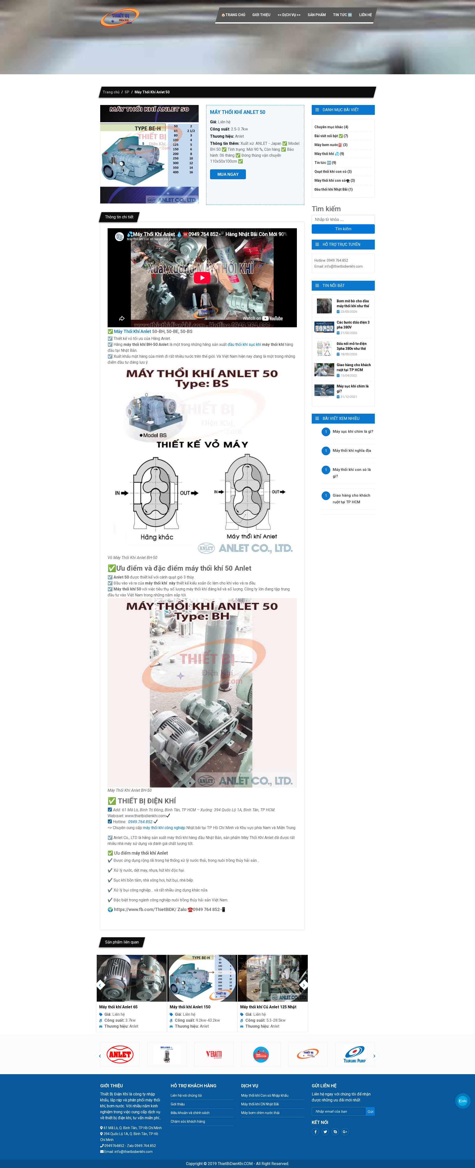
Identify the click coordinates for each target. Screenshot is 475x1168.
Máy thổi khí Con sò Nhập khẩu (264, 1095)
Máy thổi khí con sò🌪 (334, 180)
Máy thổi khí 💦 (329, 154)
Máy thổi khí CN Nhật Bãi (260, 1104)
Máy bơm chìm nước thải (260, 1113)
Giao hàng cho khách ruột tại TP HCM (354, 367)
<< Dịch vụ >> (289, 15)
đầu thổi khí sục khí (244, 344)
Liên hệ (365, 15)
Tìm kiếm (343, 229)
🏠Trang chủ (233, 15)
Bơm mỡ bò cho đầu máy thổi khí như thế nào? (353, 303)
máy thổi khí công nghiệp (164, 827)
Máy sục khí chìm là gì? (353, 388)
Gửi (370, 1112)
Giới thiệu (261, 15)
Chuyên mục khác (331, 127)
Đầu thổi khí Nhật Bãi (333, 189)
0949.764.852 (140, 821)
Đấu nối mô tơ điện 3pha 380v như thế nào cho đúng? (352, 346)
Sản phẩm (317, 15)
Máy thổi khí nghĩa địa (352, 450)
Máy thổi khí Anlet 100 (200, 1007)
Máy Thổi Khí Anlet (132, 331)
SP (127, 92)
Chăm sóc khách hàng (188, 1121)
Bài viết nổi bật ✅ (331, 136)
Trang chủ (111, 92)
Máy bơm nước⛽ (331, 145)
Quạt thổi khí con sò (333, 172)
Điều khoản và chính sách (190, 1113)
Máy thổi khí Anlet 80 (270, 1007)
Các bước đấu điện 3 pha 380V (353, 324)
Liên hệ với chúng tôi (186, 1095)
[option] (142, 993)
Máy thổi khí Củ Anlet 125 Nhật (138, 1007)
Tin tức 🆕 (342, 15)
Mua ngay (227, 174)
